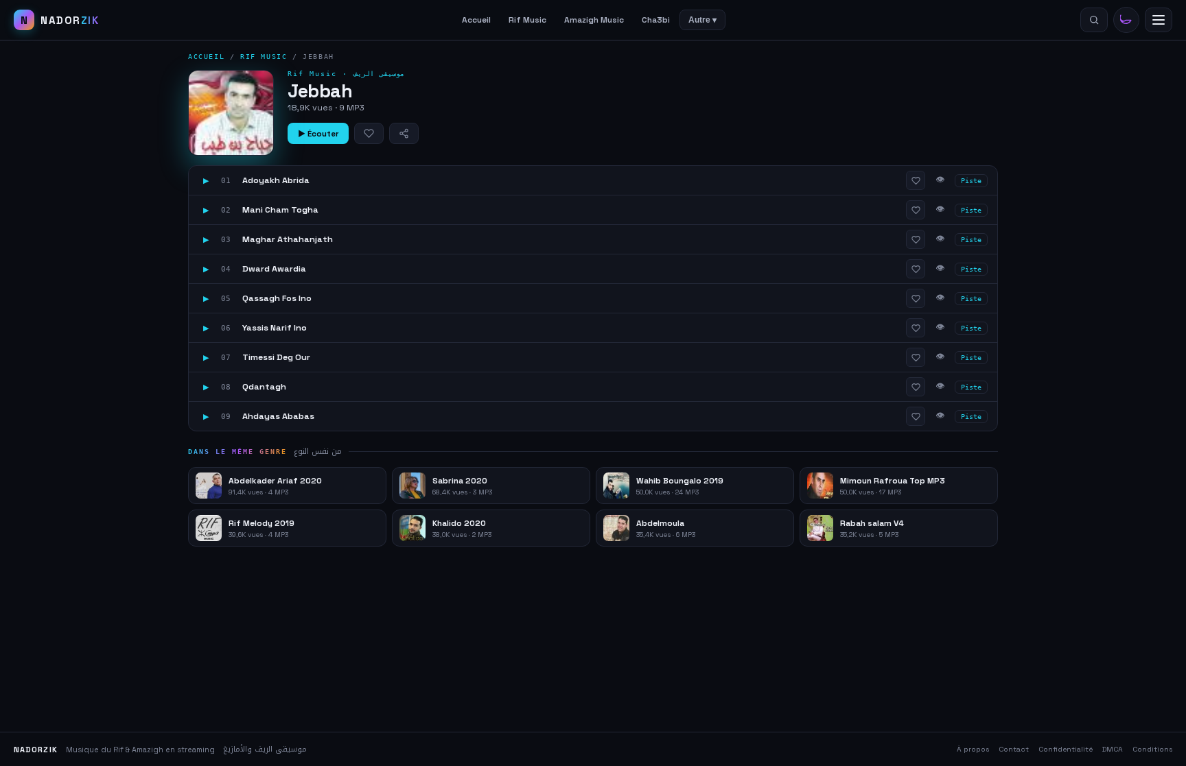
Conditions (1152, 749)
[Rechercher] (1094, 20)
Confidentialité (1065, 749)
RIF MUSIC (263, 56)
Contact (1014, 749)
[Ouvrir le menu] (1158, 20)
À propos (973, 749)
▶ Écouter (318, 134)
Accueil (476, 19)
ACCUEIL (206, 56)
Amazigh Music (594, 19)
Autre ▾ (702, 20)
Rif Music (527, 19)
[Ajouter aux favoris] (369, 133)
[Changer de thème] (1126, 20)
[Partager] (404, 133)
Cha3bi (656, 19)
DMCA (1112, 749)
